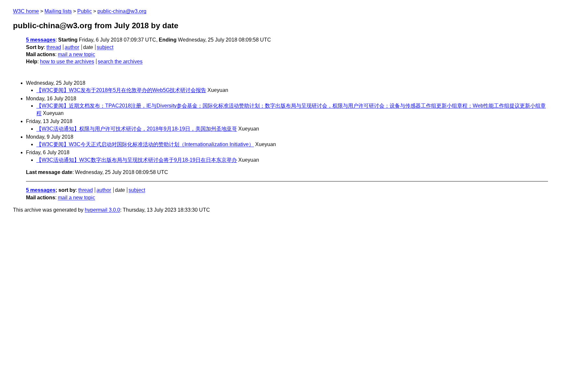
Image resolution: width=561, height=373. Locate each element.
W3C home (26, 11)
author (72, 47)
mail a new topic (76, 54)
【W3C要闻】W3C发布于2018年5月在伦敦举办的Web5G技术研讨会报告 (121, 90)
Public (84, 11)
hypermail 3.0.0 (102, 210)
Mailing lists (58, 11)
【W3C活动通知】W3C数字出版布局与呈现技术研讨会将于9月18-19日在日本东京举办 (136, 160)
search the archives (120, 61)
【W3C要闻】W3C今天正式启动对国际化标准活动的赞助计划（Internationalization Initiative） (145, 144)
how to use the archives (67, 61)
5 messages (41, 40)
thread (53, 47)
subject (105, 47)
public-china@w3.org (121, 11)
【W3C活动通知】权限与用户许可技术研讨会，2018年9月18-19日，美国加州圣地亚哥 (136, 128)
